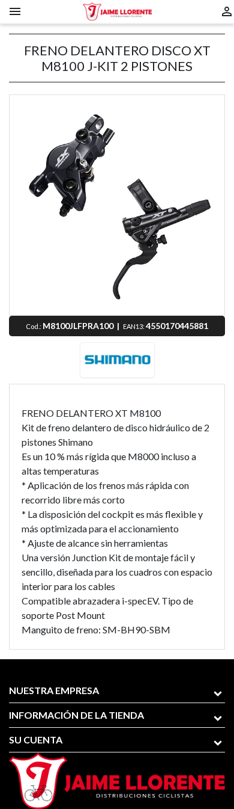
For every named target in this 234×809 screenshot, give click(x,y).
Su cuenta (35, 739)
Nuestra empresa (54, 690)
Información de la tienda (76, 715)
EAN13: (134, 326)
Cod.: (34, 326)
